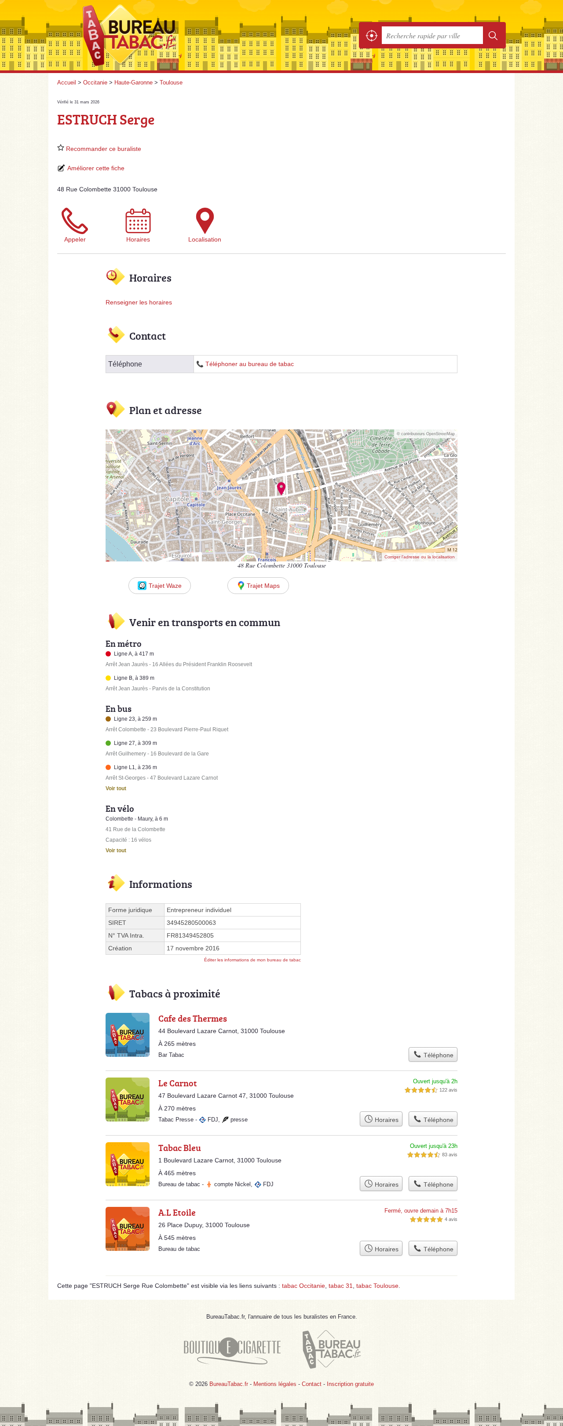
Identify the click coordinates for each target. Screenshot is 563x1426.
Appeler (75, 239)
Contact (312, 1384)
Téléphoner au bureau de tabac (249, 364)
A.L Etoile (177, 1212)
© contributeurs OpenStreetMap (426, 434)
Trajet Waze (165, 585)
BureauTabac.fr (154, 35)
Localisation (204, 239)
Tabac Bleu (179, 1147)
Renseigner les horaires (139, 302)
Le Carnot (177, 1083)
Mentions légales (274, 1384)
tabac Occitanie (303, 1285)
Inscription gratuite (350, 1384)
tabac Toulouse (377, 1285)
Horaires (138, 239)
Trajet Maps (263, 585)
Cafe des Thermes (192, 1018)
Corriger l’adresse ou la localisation (419, 556)
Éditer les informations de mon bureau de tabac (252, 959)
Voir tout (116, 788)
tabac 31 (341, 1285)
